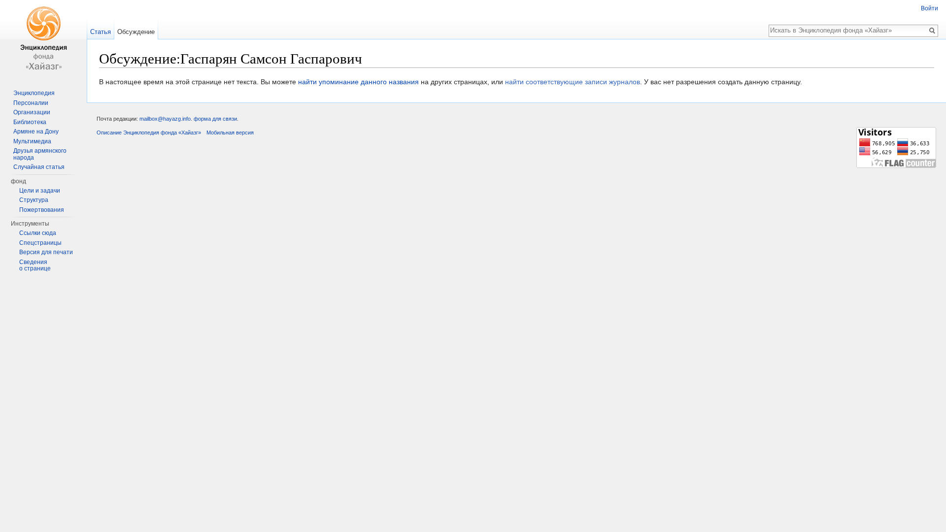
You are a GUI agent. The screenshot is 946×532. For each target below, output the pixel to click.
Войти (929, 8)
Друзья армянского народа (40, 154)
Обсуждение (136, 31)
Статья (100, 31)
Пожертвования (41, 209)
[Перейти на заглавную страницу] (43, 39)
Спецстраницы (40, 242)
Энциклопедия (34, 93)
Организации (31, 112)
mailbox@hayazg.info (165, 119)
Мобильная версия (230, 132)
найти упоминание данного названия (358, 82)
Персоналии (30, 103)
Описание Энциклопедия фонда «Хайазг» (149, 132)
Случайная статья (39, 167)
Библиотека (29, 122)
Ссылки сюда (37, 233)
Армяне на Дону (36, 131)
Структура (33, 200)
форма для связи (215, 119)
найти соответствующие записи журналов (572, 82)
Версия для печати (46, 252)
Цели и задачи (39, 190)
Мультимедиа (32, 141)
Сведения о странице (35, 265)
